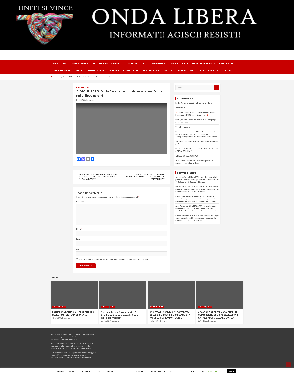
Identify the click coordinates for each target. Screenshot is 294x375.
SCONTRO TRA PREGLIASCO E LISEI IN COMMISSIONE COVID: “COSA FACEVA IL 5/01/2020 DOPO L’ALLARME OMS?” (218, 315)
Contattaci (213, 70)
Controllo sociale (62, 70)
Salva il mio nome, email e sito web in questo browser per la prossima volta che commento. (114, 259)
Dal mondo (113, 70)
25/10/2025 (105, 321)
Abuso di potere (227, 63)
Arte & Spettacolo (178, 63)
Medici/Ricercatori (137, 63)
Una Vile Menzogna (182, 127)
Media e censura (80, 63)
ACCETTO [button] (232, 371)
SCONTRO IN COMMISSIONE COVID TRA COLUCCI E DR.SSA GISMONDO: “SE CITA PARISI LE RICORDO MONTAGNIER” (170, 315)
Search (216, 87)
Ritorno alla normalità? (111, 63)
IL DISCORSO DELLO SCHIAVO (186, 156)
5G (93, 63)
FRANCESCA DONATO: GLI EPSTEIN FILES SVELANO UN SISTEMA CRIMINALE (73, 313)
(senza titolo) (180, 108)
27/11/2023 (80, 100)
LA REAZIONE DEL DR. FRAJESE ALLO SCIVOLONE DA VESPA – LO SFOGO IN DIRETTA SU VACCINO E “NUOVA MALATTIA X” (98, 176)
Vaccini (79, 70)
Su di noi (228, 70)
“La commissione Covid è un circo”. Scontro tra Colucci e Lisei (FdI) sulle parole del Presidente (119, 315)
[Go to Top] (288, 364)
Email (79, 239)
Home (55, 63)
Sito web (79, 249)
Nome (79, 229)
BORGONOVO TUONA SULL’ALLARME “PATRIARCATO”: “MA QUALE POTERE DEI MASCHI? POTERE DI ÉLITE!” (145, 176)
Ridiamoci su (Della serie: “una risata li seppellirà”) (148, 70)
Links (201, 70)
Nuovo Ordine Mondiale (203, 63)
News (65, 63)
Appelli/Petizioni (96, 70)
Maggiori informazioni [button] (216, 371)
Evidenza (80, 87)
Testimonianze (158, 63)
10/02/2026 (56, 318)
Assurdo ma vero (186, 70)
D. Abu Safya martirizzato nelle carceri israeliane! (193, 103)
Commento (81, 201)
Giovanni (178, 187)
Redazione (90, 100)
